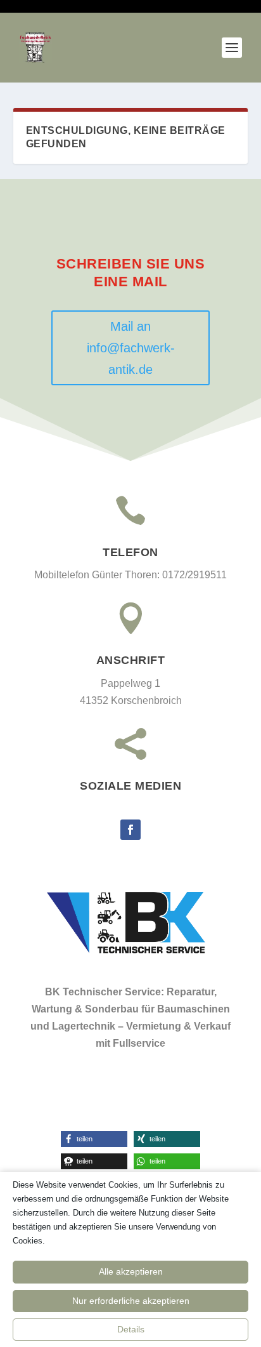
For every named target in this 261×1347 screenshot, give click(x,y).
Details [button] (130, 1329)
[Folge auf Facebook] (130, 829)
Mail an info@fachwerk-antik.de (131, 347)
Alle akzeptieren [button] (131, 1271)
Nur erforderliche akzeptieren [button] (130, 1301)
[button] (94, 1139)
